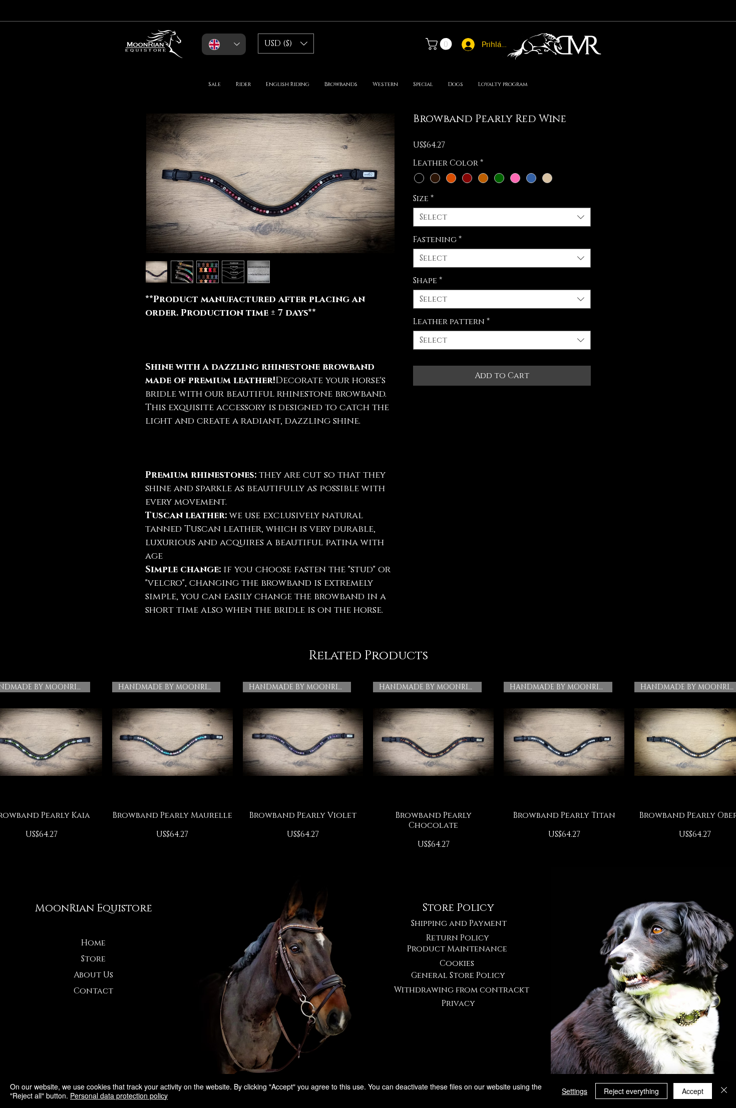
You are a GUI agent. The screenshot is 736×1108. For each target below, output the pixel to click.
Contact (93, 990)
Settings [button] (574, 1091)
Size (423, 199)
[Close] (724, 1091)
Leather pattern (451, 322)
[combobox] (502, 217)
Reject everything (631, 1091)
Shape (427, 281)
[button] (286, 44)
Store (93, 958)
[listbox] (286, 44)
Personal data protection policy (119, 1095)
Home (93, 942)
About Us (93, 974)
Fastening (437, 240)
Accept (692, 1091)
